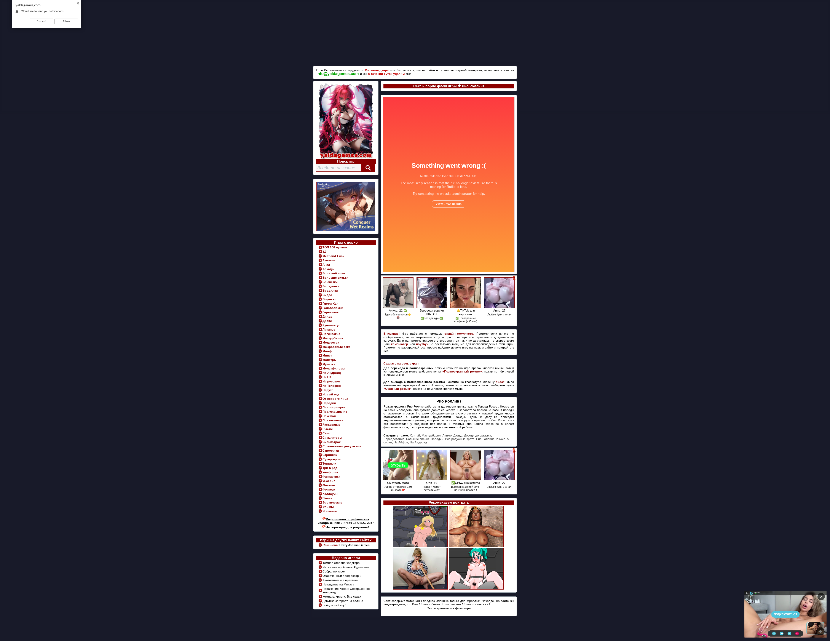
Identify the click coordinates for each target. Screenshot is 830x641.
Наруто (328, 390)
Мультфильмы (333, 368)
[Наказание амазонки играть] (477, 546)
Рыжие (327, 429)
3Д (324, 251)
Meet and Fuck (333, 256)
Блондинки (330, 286)
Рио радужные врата (459, 439)
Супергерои (331, 459)
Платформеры (333, 407)
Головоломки (332, 308)
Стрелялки (330, 450)
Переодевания (393, 439)
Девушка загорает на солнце (342, 601)
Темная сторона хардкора (341, 562)
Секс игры (330, 545)
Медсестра (330, 342)
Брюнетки (330, 282)
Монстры (329, 359)
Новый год (330, 394)
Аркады (328, 269)
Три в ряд (329, 468)
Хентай (415, 435)
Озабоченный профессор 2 (341, 575)
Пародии (329, 403)
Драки (327, 321)
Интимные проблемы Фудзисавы (345, 567)
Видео (327, 295)
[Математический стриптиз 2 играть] (421, 589)
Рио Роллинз (473, 86)
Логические (331, 334)
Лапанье (328, 329)
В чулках (329, 299)
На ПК (326, 377)
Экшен (327, 498)
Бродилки (330, 290)
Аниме (447, 435)
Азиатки (328, 260)
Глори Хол (330, 303)
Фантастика (331, 476)
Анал (326, 264)
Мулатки (328, 364)
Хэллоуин (329, 494)
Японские (329, 511)
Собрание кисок (333, 571)
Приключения (332, 420)
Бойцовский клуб (334, 605)
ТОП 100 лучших (335, 247)
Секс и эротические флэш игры (449, 608)
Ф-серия (328, 481)
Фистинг (328, 485)
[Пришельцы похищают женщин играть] (477, 589)
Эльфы (328, 506)
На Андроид (331, 372)
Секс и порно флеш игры (435, 86)
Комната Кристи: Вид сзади (341, 596)
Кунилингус (331, 325)
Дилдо (327, 316)
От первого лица (335, 398)
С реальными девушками (341, 446)
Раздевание (331, 424)
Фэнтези (328, 489)
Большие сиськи (335, 277)
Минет (327, 355)
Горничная (330, 312)
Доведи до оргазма (477, 435)
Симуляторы (332, 437)
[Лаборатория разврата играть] (421, 546)
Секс (326, 433)
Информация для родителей (348, 527)
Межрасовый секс (336, 346)
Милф (327, 351)
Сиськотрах (331, 442)
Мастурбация (332, 338)
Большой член (333, 273)
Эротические (332, 502)
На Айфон (401, 442)
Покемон (329, 416)
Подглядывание (334, 411)
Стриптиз (329, 455)
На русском (331, 381)
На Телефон (331, 385)
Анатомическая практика (340, 580)
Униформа (330, 472)
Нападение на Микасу (338, 584)
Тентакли (329, 463)
